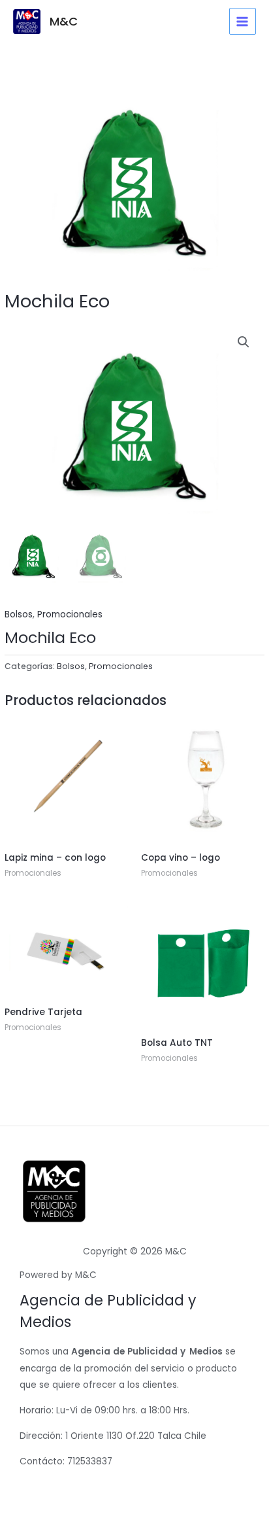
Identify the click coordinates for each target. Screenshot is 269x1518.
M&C (64, 21)
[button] (243, 342)
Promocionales (70, 614)
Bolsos (19, 614)
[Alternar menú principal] (242, 21)
